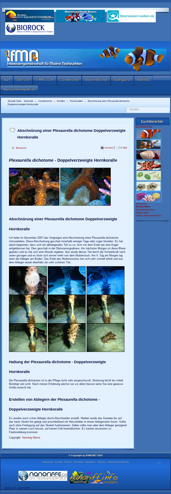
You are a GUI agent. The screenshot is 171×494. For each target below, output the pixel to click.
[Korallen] (149, 196)
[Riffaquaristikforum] (29, 15)
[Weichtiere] (148, 154)
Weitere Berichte (96, 79)
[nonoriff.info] (93, 477)
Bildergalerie (122, 79)
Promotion (79, 462)
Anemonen (141, 203)
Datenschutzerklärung (118, 462)
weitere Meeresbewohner (148, 215)
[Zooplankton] (148, 186)
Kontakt (59, 462)
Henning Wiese (31, 437)
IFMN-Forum (44, 79)
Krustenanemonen (145, 209)
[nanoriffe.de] (43, 475)
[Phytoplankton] (149, 175)
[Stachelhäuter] (148, 165)
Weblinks (143, 79)
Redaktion (91, 462)
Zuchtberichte (69, 79)
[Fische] (148, 133)
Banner (68, 462)
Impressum (48, 462)
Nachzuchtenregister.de (19, 89)
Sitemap (102, 462)
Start (7, 79)
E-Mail (123, 147)
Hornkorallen (143, 206)
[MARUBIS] (29, 28)
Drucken (108, 147)
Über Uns (23, 79)
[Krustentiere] (148, 144)
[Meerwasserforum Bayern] (80, 15)
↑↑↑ (160, 463)
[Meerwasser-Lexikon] (131, 15)
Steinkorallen (142, 212)
